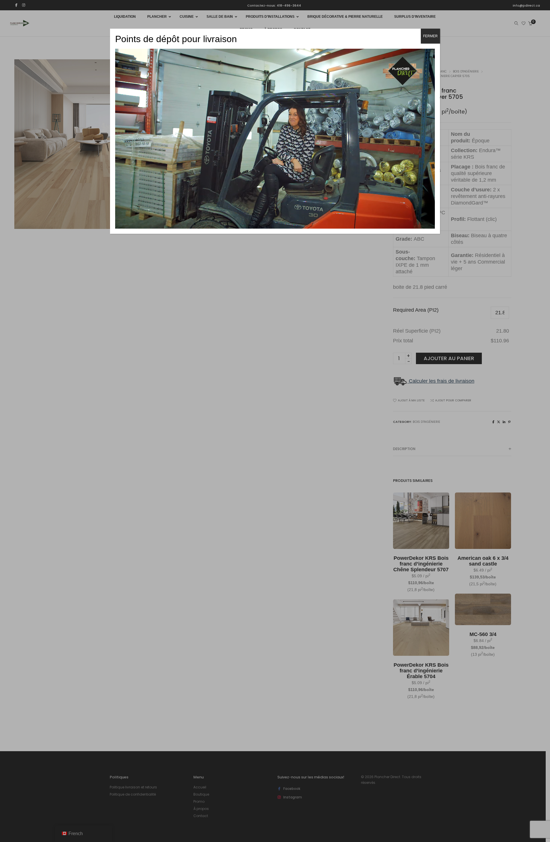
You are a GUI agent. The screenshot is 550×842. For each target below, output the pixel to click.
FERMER (430, 36)
